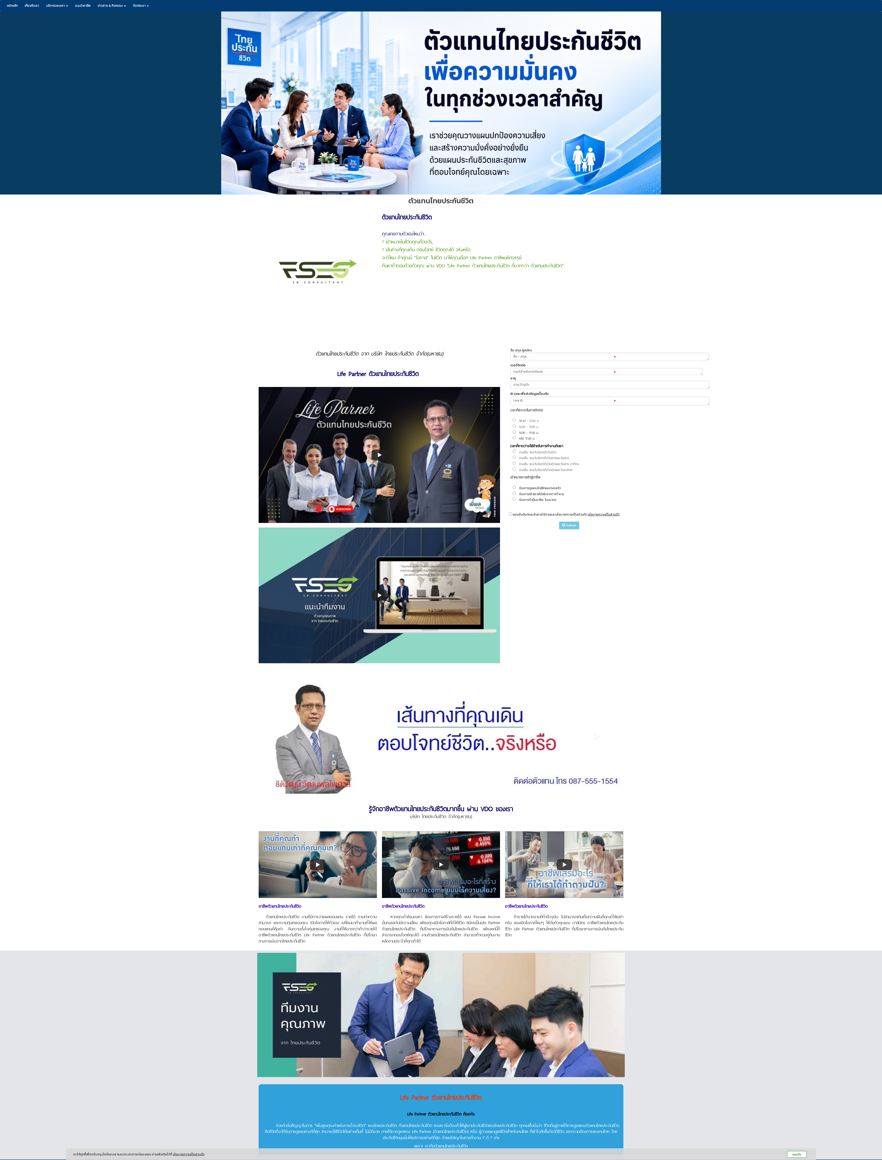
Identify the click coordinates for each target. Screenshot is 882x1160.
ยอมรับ (796, 1154)
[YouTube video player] (379, 595)
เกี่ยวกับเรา (32, 5)
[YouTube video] (379, 455)
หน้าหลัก (12, 5)
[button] (286, 735)
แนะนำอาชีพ (83, 5)
